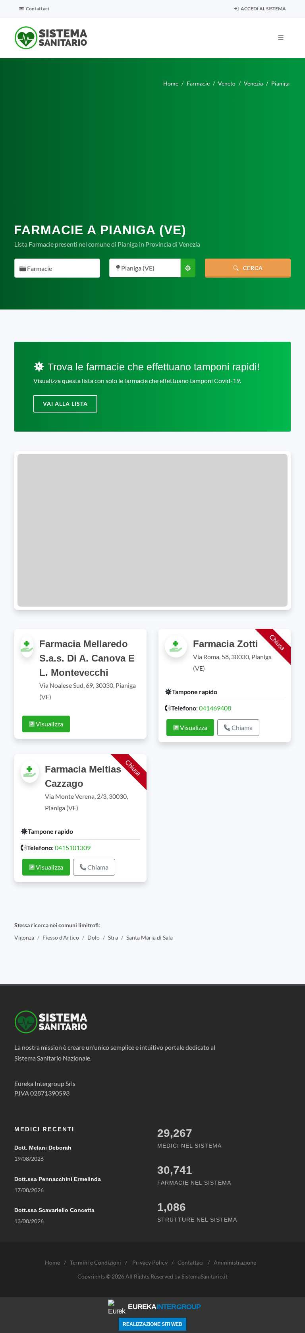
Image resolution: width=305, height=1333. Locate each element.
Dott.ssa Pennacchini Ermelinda (57, 1179)
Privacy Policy (150, 1262)
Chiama (241, 727)
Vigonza (24, 937)
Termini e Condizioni (95, 1262)
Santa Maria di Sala (149, 937)
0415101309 (73, 847)
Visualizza (49, 724)
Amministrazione (235, 1262)
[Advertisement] (152, 158)
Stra (113, 937)
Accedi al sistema (263, 9)
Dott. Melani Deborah (42, 1147)
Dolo (93, 937)
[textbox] (54, 268)
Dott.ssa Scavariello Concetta (54, 1210)
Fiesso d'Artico (60, 937)
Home (52, 1262)
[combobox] (57, 268)
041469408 (215, 708)
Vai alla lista (65, 403)
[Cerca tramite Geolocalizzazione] (187, 268)
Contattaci (37, 9)
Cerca (252, 268)
